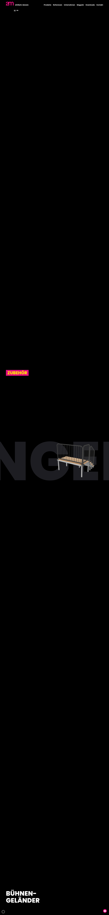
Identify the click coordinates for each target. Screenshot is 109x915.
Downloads (90, 5)
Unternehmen (69, 5)
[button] (3, 912)
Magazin (80, 5)
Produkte (47, 5)
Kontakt (100, 5)
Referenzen (57, 5)
